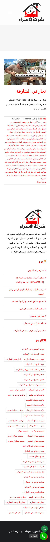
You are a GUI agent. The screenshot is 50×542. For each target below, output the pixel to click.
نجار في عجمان (37, 315)
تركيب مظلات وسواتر (16, 425)
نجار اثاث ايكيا (16, 162)
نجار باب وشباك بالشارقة (18, 165)
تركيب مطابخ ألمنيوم (36, 420)
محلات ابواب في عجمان (34, 482)
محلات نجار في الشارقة (23, 155)
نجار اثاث (25, 162)
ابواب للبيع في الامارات (35, 364)
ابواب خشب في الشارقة (34, 359)
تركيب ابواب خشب (36, 394)
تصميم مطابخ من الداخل (34, 451)
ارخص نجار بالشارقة (32, 125)
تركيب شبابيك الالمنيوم (35, 400)
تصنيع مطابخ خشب (36, 456)
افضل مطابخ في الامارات (34, 379)
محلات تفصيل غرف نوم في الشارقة (27, 152)
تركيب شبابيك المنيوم (35, 405)
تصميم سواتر (23, 430)
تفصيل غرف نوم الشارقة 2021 (26, 139)
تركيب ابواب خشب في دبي (31, 308)
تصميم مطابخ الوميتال (35, 435)
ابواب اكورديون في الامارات (33, 349)
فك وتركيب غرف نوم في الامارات (30, 471)
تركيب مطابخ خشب (16, 420)
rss (41, 262)
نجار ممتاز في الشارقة (22, 175)
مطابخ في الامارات (36, 502)
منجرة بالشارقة (31, 159)
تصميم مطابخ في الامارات (33, 446)
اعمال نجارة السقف (33, 132)
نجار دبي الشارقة (19, 168)
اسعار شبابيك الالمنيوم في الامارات (30, 369)
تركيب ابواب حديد (17, 389)
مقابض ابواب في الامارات (33, 507)
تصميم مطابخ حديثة (15, 435)
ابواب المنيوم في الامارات (33, 354)
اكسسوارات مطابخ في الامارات (31, 384)
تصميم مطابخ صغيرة (16, 441)
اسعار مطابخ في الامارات (34, 374)
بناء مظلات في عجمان (34, 323)
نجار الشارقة (32, 165)
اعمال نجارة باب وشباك (17, 132)
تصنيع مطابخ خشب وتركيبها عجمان (28, 301)
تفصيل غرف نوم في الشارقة (26, 142)
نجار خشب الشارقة (32, 168)
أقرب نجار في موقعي (29, 122)
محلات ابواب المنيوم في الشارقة (28, 149)
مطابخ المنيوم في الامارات (33, 492)
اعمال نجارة (42, 129)
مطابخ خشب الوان (36, 497)
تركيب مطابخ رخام (36, 425)
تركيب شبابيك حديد (15, 410)
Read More (41, 182)
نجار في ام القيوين (36, 270)
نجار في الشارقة (31, 91)
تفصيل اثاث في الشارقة (23, 135)
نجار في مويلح (35, 175)
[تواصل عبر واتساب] (44, 528)
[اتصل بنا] (43, 536)
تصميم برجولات (38, 430)
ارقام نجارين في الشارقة (15, 125)
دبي (44, 122)
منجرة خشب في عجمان (37, 162)
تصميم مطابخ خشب (36, 441)
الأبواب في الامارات (36, 389)
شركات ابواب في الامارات (33, 461)
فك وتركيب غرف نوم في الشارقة (28, 330)
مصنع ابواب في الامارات (34, 487)
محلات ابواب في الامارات (34, 476)
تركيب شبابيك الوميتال (35, 410)
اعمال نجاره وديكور (39, 135)
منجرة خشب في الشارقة (16, 159)
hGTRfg (43, 119)
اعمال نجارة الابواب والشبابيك (26, 129)
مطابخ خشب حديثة (18, 497)
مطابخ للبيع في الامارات (15, 502)
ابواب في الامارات (13, 359)
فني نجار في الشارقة (32, 145)
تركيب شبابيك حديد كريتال (33, 415)
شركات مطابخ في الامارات (33, 466)
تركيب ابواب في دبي (16, 394)
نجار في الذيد (28, 172)
